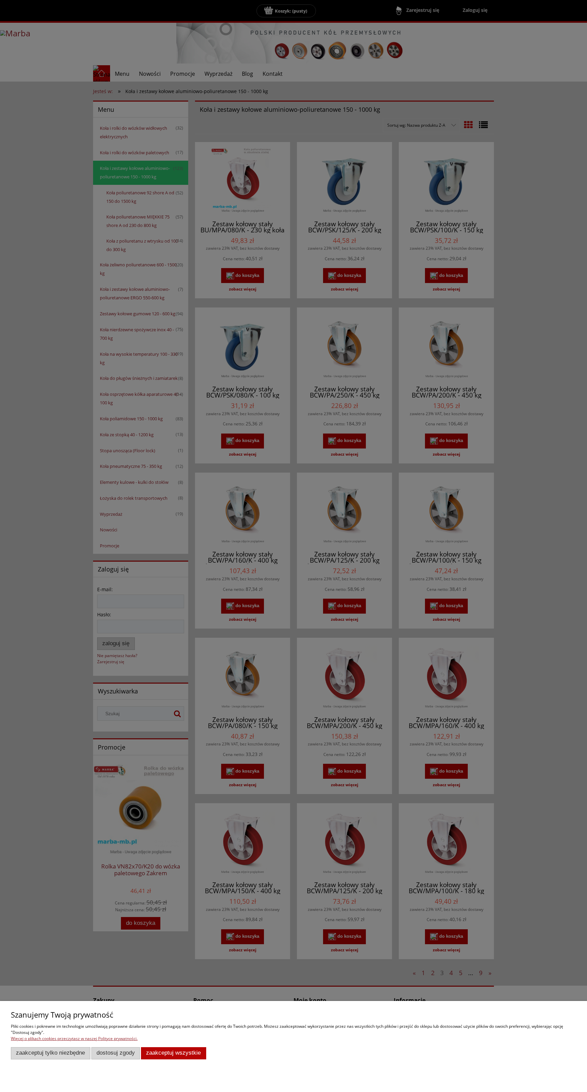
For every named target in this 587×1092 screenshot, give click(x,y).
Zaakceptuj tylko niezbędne (50, 1053)
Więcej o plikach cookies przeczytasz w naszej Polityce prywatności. (74, 1038)
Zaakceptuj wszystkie (173, 1053)
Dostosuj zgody (115, 1053)
